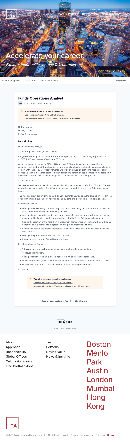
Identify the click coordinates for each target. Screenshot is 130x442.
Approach (13, 347)
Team (50, 342)
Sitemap (100, 435)
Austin (97, 370)
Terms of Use (87, 435)
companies (11, 80)
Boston (99, 344)
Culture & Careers (19, 361)
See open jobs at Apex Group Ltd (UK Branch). (44, 115)
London (100, 379)
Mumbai (100, 388)
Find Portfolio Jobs (19, 366)
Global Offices (16, 356)
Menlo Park (97, 357)
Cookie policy (71, 328)
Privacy (74, 435)
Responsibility (16, 352)
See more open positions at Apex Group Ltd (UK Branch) (65, 301)
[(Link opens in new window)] (108, 435)
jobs (30, 80)
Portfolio (52, 347)
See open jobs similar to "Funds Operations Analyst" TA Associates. (53, 118)
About (10, 342)
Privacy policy (59, 328)
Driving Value (55, 352)
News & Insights (58, 356)
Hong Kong (96, 402)
